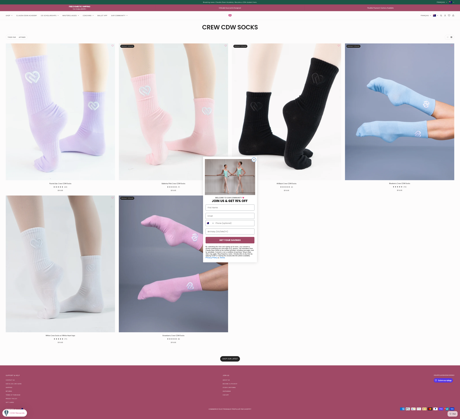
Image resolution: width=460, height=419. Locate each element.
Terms (222, 258)
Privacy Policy (212, 258)
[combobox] (210, 223)
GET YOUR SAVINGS (230, 240)
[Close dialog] (254, 160)
